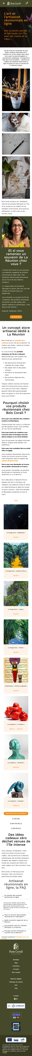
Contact (16, 996)
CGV (16, 985)
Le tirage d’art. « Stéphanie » (16, 532)
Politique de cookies (16, 982)
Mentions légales (16, 979)
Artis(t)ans (16, 966)
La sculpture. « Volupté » (16, 801)
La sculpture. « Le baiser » (16, 724)
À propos (16, 969)
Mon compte (16, 972)
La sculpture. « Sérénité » (16, 762)
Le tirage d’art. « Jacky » (16, 609)
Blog (16, 963)
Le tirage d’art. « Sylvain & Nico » (16, 571)
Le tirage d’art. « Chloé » (16, 647)
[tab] (16, 501)
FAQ (16, 988)
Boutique (16, 959)
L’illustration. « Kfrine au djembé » (16, 686)
